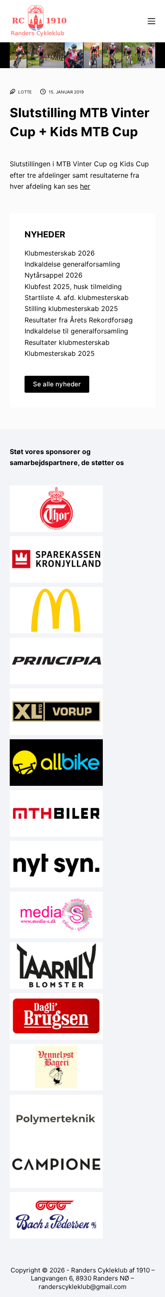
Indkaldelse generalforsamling (72, 264)
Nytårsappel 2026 (53, 275)
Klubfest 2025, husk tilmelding (73, 286)
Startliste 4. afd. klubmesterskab (77, 297)
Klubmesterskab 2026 (60, 253)
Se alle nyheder (57, 384)
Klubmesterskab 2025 (60, 353)
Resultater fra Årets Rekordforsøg (79, 320)
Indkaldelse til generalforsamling (76, 331)
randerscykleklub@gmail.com (82, 1287)
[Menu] (151, 21)
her (85, 186)
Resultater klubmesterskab (67, 342)
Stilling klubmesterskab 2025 (71, 308)
